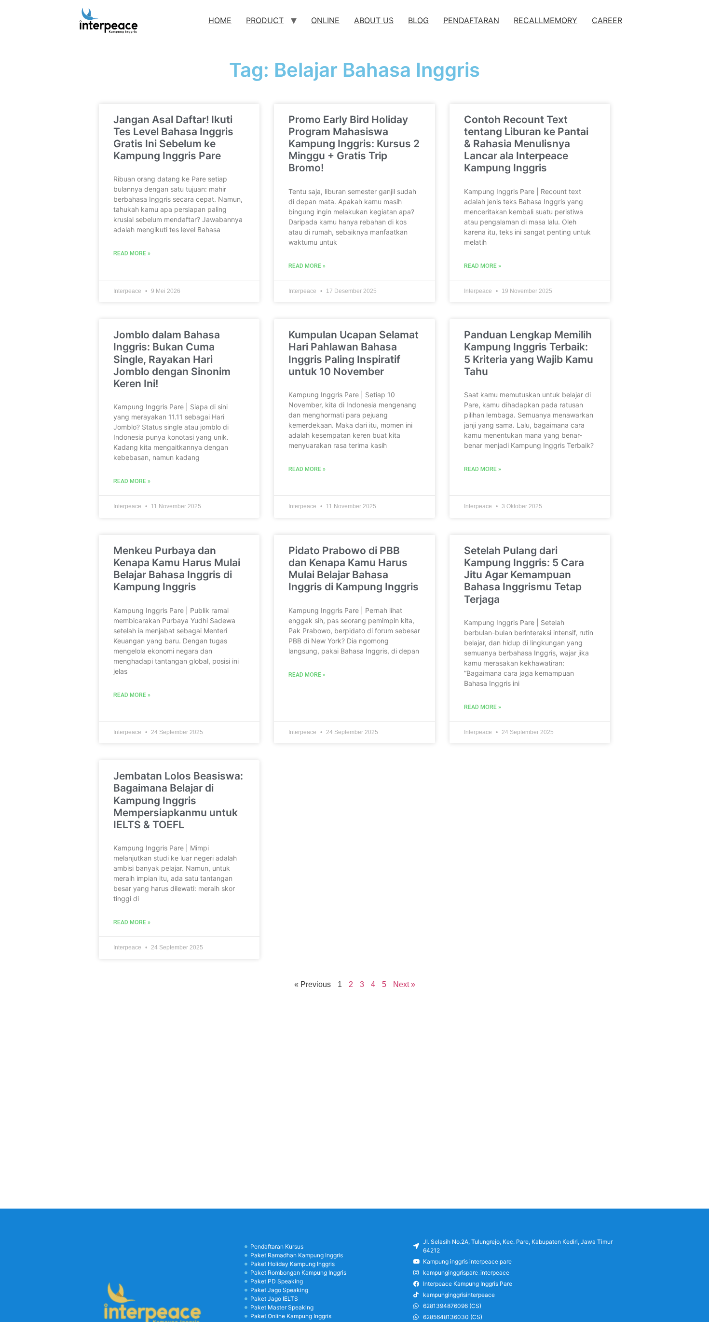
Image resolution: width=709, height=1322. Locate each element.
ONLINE (325, 20)
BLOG (418, 20)
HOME (220, 20)
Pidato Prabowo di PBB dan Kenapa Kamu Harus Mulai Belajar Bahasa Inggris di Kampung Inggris (353, 568)
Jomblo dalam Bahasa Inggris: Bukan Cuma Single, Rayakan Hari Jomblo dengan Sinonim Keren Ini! (172, 359)
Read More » (131, 253)
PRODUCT (265, 20)
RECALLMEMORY (545, 20)
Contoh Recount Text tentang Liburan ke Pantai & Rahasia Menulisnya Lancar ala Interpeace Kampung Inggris (526, 143)
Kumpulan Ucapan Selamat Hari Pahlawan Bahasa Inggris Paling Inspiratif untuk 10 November (353, 353)
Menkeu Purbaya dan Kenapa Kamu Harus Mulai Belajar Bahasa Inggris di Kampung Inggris (176, 568)
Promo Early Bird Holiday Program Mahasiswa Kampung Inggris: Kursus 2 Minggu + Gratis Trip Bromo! (354, 143)
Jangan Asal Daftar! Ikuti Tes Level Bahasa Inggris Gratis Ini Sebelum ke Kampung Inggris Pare (173, 137)
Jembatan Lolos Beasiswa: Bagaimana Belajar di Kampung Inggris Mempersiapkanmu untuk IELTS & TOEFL (178, 800)
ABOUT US (374, 20)
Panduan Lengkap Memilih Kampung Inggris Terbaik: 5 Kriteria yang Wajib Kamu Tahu (528, 353)
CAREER (607, 20)
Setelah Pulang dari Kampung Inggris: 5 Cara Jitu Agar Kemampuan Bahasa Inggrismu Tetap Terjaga (524, 574)
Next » (404, 984)
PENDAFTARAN (471, 20)
